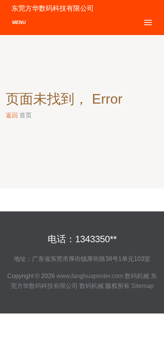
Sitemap (142, 286)
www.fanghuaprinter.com (89, 276)
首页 (25, 115)
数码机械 (137, 276)
